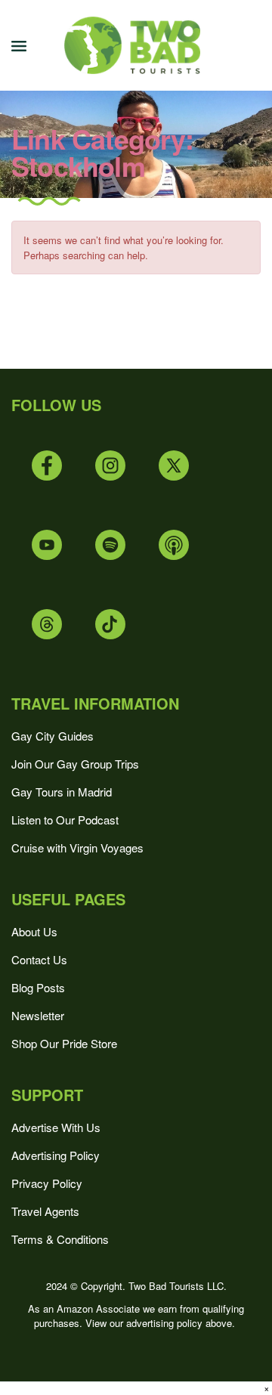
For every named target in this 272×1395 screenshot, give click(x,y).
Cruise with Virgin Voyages (77, 847)
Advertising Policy (55, 1155)
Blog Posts (38, 987)
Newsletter (37, 1015)
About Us (34, 931)
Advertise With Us (55, 1127)
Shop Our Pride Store (64, 1043)
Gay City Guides (52, 736)
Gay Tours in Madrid (61, 792)
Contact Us (39, 959)
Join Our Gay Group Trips (75, 764)
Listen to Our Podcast (65, 819)
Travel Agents (45, 1211)
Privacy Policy (46, 1183)
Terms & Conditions (60, 1239)
